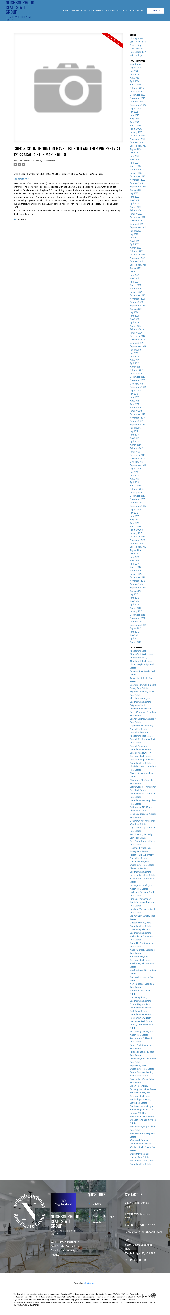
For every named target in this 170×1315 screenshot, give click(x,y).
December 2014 (137, 536)
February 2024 (137, 169)
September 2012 (138, 625)
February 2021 (136, 288)
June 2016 (134, 475)
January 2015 (136, 533)
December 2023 (137, 176)
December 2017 (137, 414)
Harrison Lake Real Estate (142, 875)
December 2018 (137, 377)
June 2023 (134, 197)
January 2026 (136, 91)
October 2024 (136, 142)
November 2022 (137, 220)
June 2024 (134, 156)
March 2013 (135, 608)
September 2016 (138, 465)
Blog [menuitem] (132, 10)
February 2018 (137, 407)
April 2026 (134, 81)
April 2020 (134, 322)
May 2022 (134, 241)
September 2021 (138, 265)
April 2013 (134, 604)
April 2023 (134, 203)
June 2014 (134, 557)
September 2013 (138, 587)
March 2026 (135, 84)
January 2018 (136, 411)
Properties (95, 10)
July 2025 (134, 112)
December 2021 (137, 254)
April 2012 (134, 638)
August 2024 (136, 149)
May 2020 (134, 319)
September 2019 (138, 346)
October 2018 (136, 384)
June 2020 (134, 316)
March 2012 (135, 642)
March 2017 (135, 445)
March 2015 (135, 526)
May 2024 (134, 159)
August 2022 (135, 231)
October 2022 (136, 224)
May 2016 (134, 479)
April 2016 (134, 482)
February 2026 (137, 88)
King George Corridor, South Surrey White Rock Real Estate (142, 902)
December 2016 (137, 455)
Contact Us (156, 10)
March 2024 (135, 166)
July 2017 (134, 431)
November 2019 (137, 339)
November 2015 (137, 499)
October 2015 (136, 502)
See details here (21, 179)
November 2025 (137, 98)
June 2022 (134, 237)
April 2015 (134, 523)
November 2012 (137, 618)
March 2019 (135, 367)
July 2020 (134, 312)
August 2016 (135, 468)
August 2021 (135, 268)
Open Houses (136, 48)
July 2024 (134, 152)
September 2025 (138, 105)
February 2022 (137, 251)
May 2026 (134, 78)
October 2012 (136, 621)
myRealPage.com (89, 1283)
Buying (109, 10)
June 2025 (134, 115)
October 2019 (136, 343)
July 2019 (134, 353)
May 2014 (134, 560)
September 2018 (138, 387)
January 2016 (136, 492)
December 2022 (137, 217)
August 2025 (135, 108)
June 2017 (134, 435)
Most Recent (136, 64)
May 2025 (134, 118)
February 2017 (136, 448)
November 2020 (137, 299)
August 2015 (135, 509)
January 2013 (136, 611)
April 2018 (134, 404)
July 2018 (134, 394)
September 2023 (138, 186)
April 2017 (134, 441)
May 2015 (134, 519)
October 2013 (136, 584)
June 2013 (134, 598)
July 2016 (134, 472)
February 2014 (137, 570)
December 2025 (137, 95)
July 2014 (134, 553)
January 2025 (136, 132)
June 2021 (134, 275)
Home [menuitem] (65, 10)
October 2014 (136, 543)
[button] (155, 11)
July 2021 (134, 271)
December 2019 (137, 336)
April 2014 (134, 564)
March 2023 (135, 207)
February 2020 (137, 329)
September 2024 (138, 146)
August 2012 (135, 628)
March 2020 (135, 326)
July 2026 (134, 71)
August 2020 (136, 309)
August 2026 (136, 67)
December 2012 (137, 615)
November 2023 (137, 180)
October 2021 (136, 261)
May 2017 (134, 438)
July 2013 (134, 594)
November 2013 (137, 581)
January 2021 (136, 292)
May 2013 (134, 601)
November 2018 (137, 380)
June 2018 (134, 397)
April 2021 (134, 282)
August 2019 (135, 350)
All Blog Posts (136, 38)
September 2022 (138, 227)
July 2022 (134, 234)
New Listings (136, 45)
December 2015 (137, 496)
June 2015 (134, 516)
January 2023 (136, 214)
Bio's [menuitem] (139, 10)
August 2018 (135, 390)
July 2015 (134, 513)
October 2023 (136, 183)
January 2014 (136, 574)
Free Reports (77, 10)
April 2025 (134, 122)
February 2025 (137, 129)
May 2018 (134, 401)
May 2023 (134, 200)
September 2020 (138, 305)
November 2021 (137, 258)
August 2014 (135, 550)
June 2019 (134, 356)
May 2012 (134, 635)
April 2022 (134, 244)
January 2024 (136, 173)
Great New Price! (138, 41)
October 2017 (136, 421)
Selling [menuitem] (121, 10)
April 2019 (134, 363)
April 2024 (134, 163)
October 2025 (136, 101)
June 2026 (134, 74)
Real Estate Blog (138, 52)
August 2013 (135, 591)
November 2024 (137, 139)
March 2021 (135, 285)
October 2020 (136, 302)
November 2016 (137, 458)
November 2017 (137, 418)
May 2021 (134, 278)
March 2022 (135, 248)
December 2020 (137, 295)
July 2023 (134, 193)
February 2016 (137, 489)
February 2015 (136, 530)
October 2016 (136, 462)
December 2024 (137, 135)
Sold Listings (136, 55)
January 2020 (136, 333)
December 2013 (137, 577)
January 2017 (136, 452)
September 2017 (138, 424)
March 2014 (135, 567)
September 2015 (138, 506)
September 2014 (138, 547)
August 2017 (135, 428)
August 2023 (135, 190)
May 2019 (134, 360)
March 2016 (135, 485)
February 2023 (137, 210)
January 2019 (136, 373)
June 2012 (134, 632)
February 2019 (137, 370)
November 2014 (137, 540)
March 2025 (135, 125)
